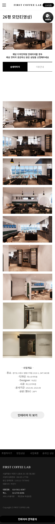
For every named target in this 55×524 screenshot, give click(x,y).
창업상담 (20, 453)
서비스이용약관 (9, 496)
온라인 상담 (48, 453)
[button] (48, 38)
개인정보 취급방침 (24, 496)
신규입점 (48, 5)
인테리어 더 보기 (27, 415)
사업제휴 (34, 453)
